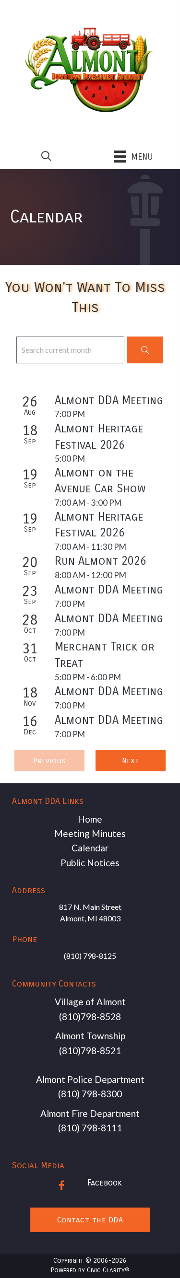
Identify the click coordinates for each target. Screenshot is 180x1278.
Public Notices (90, 862)
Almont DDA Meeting (109, 400)
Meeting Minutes (90, 833)
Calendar (90, 847)
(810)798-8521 (90, 1050)
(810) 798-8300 (90, 1093)
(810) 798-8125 (90, 955)
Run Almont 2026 (100, 561)
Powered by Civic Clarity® (90, 1270)
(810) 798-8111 (90, 1127)
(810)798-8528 (90, 1016)
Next (130, 760)
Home (90, 819)
